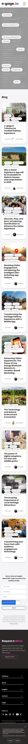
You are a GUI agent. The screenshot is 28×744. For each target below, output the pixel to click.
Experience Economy (9, 57)
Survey (5, 86)
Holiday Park (7, 74)
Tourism (13, 86)
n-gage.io (11, 11)
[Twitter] (3, 715)
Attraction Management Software (11, 20)
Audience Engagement (10, 25)
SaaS (21, 57)
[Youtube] (18, 715)
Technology (7, 15)
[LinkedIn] (7, 715)
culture (22, 86)
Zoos (17, 29)
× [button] (25, 726)
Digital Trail (7, 53)
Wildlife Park (7, 61)
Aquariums (6, 45)
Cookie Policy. (6, 737)
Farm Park (6, 65)
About (4, 683)
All (4, 11)
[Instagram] (11, 715)
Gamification (17, 70)
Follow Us (5, 711)
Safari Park (15, 78)
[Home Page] (10, 4)
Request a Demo (10, 657)
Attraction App (8, 29)
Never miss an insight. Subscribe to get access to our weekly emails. (14, 578)
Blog (4, 97)
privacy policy (14, 623)
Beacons (20, 49)
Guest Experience (8, 49)
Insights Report (20, 74)
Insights (4, 689)
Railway (5, 78)
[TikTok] (21, 715)
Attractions (7, 33)
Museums (17, 45)
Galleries (6, 70)
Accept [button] (10, 740)
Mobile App (15, 41)
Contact (5, 696)
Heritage (6, 41)
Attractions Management (11, 37)
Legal (4, 703)
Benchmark (18, 61)
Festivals (16, 65)
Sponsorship (7, 82)
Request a (12, 641)
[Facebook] (14, 715)
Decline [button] (17, 740)
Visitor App (17, 33)
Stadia (17, 82)
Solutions (5, 676)
